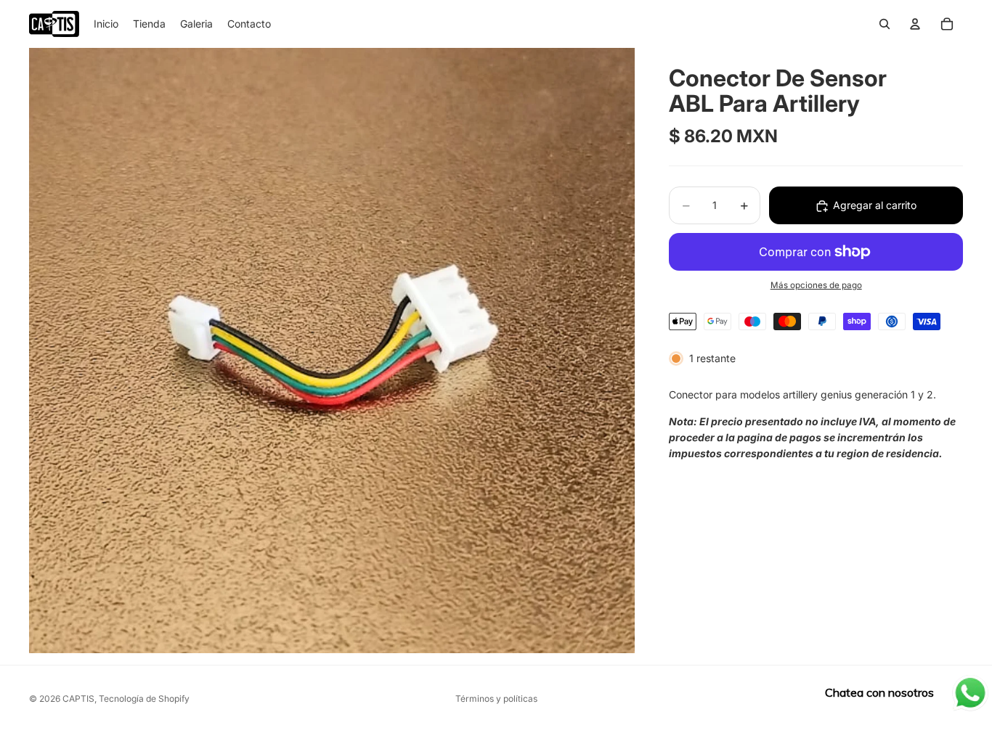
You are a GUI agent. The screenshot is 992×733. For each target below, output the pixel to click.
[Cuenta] (915, 24)
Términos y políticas (496, 698)
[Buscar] (884, 24)
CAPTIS (78, 698)
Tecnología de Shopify (144, 698)
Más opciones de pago (816, 286)
